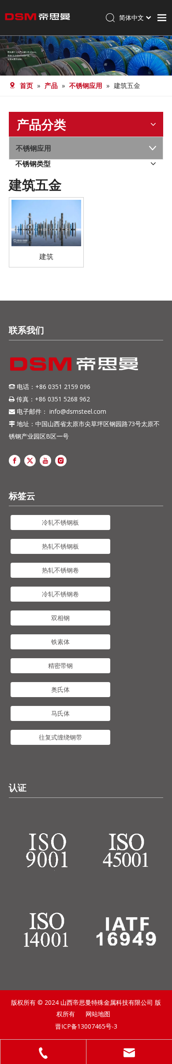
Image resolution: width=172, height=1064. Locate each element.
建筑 (46, 256)
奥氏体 (60, 689)
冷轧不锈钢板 (60, 522)
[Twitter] (30, 460)
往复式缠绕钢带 (60, 737)
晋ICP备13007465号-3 (86, 1026)
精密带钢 (60, 665)
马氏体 (60, 713)
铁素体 (60, 641)
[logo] (74, 363)
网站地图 (98, 1014)
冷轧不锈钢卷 (60, 594)
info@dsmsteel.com (77, 411)
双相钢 (60, 618)
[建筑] (46, 222)
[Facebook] (14, 460)
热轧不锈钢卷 (60, 570)
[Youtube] (45, 460)
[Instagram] (61, 460)
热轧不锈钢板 (60, 546)
